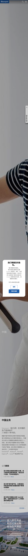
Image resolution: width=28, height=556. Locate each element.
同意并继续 (14, 291)
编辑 (14, 287)
